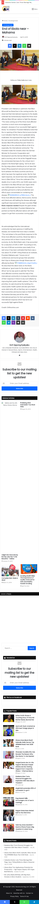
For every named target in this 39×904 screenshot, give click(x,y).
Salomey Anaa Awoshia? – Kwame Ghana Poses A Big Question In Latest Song (25, 827)
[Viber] (13, 323)
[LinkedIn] (20, 46)
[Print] (23, 323)
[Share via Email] (29, 46)
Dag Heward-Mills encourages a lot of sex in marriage (25, 800)
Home (5, 20)
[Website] (19, 355)
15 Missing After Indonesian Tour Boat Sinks (27, 405)
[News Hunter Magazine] (6, 9)
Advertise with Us (19, 893)
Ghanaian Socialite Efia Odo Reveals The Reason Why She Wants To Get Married (25, 754)
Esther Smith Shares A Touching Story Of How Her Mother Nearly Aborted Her (25, 718)
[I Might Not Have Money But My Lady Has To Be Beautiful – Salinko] (10, 477)
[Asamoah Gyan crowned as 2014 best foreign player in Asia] (8, 730)
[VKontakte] (33, 318)
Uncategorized (13, 20)
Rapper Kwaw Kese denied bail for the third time (25, 812)
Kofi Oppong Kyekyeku (11, 37)
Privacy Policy (14, 896)
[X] (15, 46)
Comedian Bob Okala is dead (10, 579)
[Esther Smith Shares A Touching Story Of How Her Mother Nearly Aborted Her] (8, 718)
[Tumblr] (18, 318)
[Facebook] (10, 46)
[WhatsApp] (24, 46)
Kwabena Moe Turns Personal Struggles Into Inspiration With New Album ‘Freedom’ (25, 779)
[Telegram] (9, 323)
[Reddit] (28, 318)
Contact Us (29, 893)
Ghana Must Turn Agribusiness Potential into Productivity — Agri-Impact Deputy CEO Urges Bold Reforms (19, 869)
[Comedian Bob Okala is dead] (10, 570)
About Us (9, 893)
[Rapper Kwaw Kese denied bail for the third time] (8, 815)
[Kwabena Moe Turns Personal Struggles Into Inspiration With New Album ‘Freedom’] (8, 779)
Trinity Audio (20, 80)
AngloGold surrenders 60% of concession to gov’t (26, 789)
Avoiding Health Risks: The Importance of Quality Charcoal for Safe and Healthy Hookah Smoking (27, 580)
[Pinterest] (23, 318)
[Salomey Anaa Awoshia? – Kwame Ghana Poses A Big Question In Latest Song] (8, 827)
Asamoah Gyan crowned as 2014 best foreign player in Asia (25, 728)
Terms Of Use (24, 896)
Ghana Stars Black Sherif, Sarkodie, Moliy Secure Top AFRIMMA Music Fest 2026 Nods (25, 743)
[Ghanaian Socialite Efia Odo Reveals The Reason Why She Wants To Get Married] (8, 755)
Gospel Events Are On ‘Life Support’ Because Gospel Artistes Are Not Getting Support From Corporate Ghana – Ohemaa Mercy (25, 767)
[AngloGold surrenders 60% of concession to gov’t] (8, 790)
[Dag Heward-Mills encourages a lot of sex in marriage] (8, 802)
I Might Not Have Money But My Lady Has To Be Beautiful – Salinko (10, 557)
